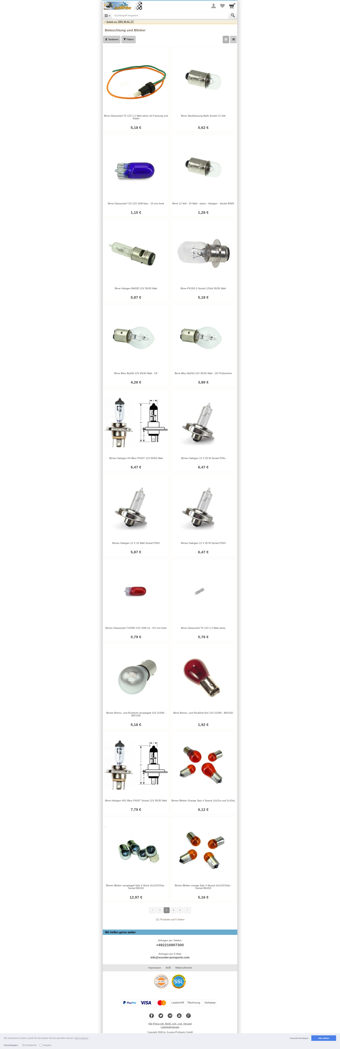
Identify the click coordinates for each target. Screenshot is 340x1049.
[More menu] (213, 6)
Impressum (154, 967)
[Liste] (233, 39)
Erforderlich (31, 1045)
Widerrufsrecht (183, 967)
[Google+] (188, 1015)
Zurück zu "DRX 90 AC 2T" (120, 21)
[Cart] (232, 6)
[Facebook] (151, 1015)
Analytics (47, 1045)
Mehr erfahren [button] (81, 1038)
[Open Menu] (107, 15)
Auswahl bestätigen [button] (299, 1038)
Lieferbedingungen (170, 1027)
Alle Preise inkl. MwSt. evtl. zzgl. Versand (170, 1023)
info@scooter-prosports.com (170, 957)
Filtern (130, 39)
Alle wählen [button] (323, 1038)
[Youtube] (179, 1015)
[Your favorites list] (222, 6)
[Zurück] (152, 910)
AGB (168, 967)
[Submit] (232, 15)
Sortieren (112, 39)
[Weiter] (187, 910)
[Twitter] (160, 1015)
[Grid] (226, 39)
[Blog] (170, 1015)
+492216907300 (170, 945)
